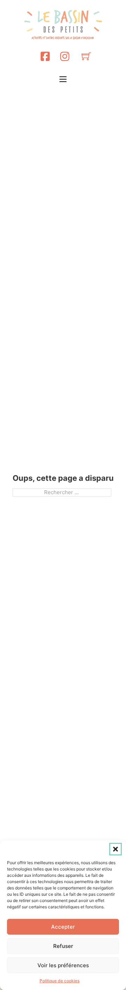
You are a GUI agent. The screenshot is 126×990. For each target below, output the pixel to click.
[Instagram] (65, 56)
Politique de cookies (59, 980)
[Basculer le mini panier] (86, 56)
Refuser (63, 946)
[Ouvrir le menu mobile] (62, 79)
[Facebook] (45, 56)
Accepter (63, 926)
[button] (115, 849)
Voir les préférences (63, 965)
